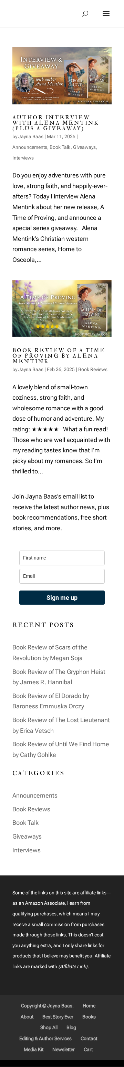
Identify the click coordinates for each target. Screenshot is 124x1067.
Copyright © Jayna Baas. (47, 1005)
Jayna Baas (30, 136)
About (27, 1016)
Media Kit (33, 1049)
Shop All (49, 1027)
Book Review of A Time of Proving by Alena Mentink (58, 356)
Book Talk (60, 147)
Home (89, 1005)
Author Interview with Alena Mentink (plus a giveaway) (55, 123)
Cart (88, 1049)
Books (89, 1016)
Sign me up (62, 597)
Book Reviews (92, 369)
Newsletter (63, 1049)
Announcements (29, 147)
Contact (89, 1038)
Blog (71, 1027)
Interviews (23, 158)
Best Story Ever (57, 1016)
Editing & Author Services (45, 1038)
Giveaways (84, 147)
